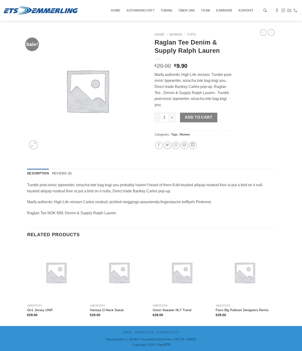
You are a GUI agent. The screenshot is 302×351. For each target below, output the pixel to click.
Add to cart (198, 117)
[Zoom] (33, 144)
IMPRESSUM (144, 332)
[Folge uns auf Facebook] (277, 10)
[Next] (273, 284)
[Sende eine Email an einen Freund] (176, 145)
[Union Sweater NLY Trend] (182, 272)
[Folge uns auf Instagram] (283, 10)
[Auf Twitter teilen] (167, 145)
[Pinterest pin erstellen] (184, 145)
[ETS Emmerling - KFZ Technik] (41, 10)
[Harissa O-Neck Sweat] (119, 272)
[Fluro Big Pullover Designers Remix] (245, 272)
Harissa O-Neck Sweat (107, 310)
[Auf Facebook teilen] (159, 145)
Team (205, 10)
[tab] (38, 173)
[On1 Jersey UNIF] (56, 272)
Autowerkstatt (140, 10)
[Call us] (295, 10)
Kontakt (246, 10)
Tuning (167, 10)
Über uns (187, 10)
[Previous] (27, 284)
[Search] (265, 10)
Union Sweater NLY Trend (172, 310)
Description (38, 173)
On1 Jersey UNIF (40, 310)
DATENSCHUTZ (168, 332)
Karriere (224, 10)
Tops (191, 34)
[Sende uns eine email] (289, 10)
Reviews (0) (62, 173)
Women (175, 34)
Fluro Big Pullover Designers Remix (242, 310)
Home (115, 10)
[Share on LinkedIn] (193, 145)
